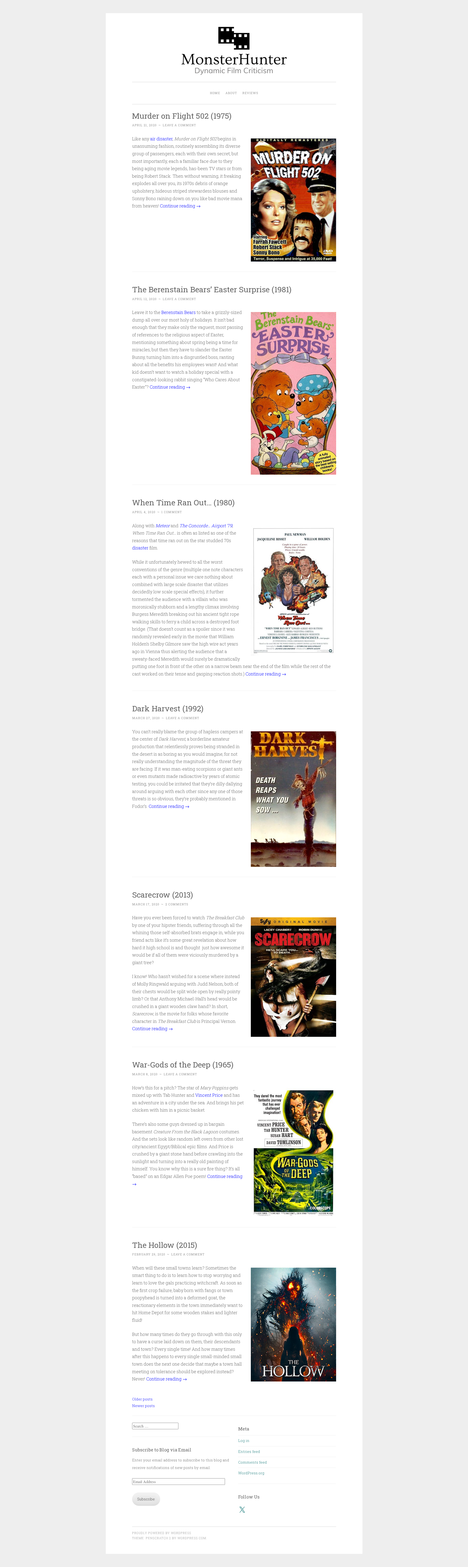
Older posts (142, 1399)
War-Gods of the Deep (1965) (183, 1064)
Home (215, 93)
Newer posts (143, 1405)
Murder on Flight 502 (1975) (182, 115)
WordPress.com (191, 1538)
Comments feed (252, 1462)
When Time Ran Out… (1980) (183, 502)
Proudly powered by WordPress (161, 1533)
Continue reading (180, 206)
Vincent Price (209, 1095)
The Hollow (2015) (164, 1245)
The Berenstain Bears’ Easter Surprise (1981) (212, 289)
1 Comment (171, 512)
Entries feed (249, 1451)
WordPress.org (251, 1472)
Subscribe (146, 1499)
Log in (243, 1440)
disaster (140, 548)
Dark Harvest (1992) (168, 708)
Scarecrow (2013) (162, 894)
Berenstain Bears (178, 312)
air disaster (161, 139)
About (231, 93)
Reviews (250, 93)
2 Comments (176, 904)
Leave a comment (179, 125)
